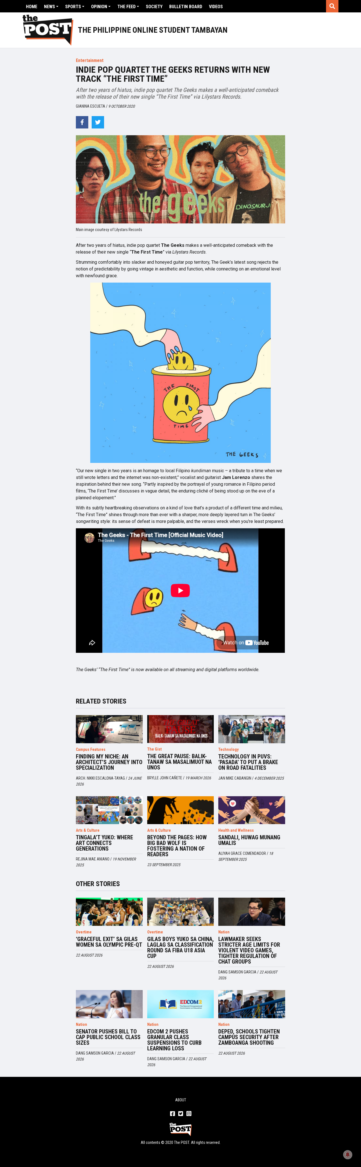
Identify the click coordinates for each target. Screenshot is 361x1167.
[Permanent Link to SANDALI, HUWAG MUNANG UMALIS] (251, 810)
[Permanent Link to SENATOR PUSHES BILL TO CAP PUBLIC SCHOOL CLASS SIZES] (109, 1004)
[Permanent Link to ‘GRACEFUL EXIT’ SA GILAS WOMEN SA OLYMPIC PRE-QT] (109, 912)
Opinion (99, 6)
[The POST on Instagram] (188, 1114)
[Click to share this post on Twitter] (98, 122)
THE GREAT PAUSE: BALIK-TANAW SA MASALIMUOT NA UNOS (179, 761)
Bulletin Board (185, 6)
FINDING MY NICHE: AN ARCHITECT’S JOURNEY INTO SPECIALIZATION (109, 762)
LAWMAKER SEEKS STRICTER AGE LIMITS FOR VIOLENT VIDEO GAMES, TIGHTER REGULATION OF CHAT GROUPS (249, 950)
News (49, 6)
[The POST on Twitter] (180, 1114)
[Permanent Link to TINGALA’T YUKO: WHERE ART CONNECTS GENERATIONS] (109, 810)
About (180, 1100)
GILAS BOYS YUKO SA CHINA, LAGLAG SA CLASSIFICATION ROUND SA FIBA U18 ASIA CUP (180, 947)
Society (154, 6)
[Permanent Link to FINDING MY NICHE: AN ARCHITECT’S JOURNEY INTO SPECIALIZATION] (109, 729)
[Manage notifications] (347, 1154)
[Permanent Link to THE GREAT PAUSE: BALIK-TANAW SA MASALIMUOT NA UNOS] (180, 729)
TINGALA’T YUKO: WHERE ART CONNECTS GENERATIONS (104, 843)
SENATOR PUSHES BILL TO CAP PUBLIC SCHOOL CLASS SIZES (108, 1037)
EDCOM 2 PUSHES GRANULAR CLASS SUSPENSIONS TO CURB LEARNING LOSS (174, 1040)
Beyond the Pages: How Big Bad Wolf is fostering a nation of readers (177, 846)
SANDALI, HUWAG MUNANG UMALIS (249, 840)
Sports (73, 6)
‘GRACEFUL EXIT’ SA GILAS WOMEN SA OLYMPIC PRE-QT (109, 942)
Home (31, 6)
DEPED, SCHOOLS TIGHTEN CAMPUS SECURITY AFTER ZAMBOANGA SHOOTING (249, 1037)
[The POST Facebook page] (172, 1114)
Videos (216, 6)
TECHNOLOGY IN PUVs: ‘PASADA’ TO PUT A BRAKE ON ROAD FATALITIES (248, 762)
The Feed (126, 6)
